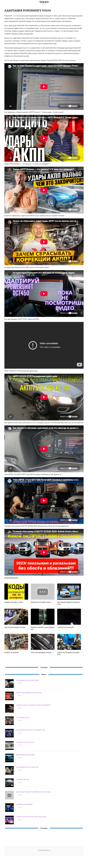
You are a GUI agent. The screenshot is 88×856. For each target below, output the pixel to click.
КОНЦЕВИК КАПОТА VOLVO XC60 (27, 680)
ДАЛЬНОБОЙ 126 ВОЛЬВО (25, 755)
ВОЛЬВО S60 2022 (22, 779)
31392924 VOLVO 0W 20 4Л (25, 742)
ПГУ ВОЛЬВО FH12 (22, 717)
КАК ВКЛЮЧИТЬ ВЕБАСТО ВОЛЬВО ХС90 (30, 730)
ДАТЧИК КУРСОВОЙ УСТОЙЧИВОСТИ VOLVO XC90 (33, 792)
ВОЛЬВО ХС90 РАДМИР (24, 804)
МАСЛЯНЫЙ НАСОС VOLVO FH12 (27, 767)
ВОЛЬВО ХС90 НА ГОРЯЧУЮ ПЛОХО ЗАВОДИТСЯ (33, 705)
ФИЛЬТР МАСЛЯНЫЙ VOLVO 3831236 (28, 693)
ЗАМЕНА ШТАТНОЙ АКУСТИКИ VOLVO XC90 (31, 817)
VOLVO (44, 2)
